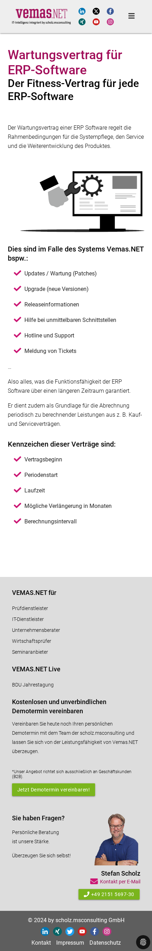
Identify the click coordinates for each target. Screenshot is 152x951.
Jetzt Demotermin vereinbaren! (53, 789)
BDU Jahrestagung (33, 685)
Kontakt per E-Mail (120, 881)
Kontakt (41, 942)
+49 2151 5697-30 (112, 894)
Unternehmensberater (36, 630)
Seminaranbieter (30, 652)
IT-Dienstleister (28, 619)
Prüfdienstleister (30, 608)
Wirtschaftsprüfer (31, 641)
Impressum (70, 942)
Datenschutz (105, 942)
